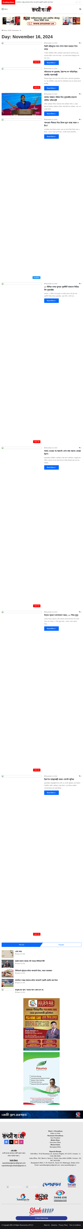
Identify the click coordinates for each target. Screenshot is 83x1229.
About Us (47, 1225)
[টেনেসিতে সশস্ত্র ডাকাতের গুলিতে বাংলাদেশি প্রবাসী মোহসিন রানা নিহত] (8, 983)
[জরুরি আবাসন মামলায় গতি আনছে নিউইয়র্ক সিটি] (8, 964)
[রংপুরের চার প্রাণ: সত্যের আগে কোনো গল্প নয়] (8, 992)
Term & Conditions (75, 1225)
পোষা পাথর (18, 951)
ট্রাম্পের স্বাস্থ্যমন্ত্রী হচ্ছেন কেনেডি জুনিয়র (59, 779)
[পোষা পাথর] (8, 954)
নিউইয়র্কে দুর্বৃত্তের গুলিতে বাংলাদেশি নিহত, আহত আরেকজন (33, 971)
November (15, 30)
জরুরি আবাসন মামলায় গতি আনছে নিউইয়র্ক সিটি (30, 961)
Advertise (54, 1225)
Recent (21, 945)
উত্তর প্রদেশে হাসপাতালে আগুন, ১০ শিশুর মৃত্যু (61, 615)
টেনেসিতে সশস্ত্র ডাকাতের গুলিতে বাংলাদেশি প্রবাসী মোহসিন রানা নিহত (34, 2)
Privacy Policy (63, 1225)
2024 (9, 30)
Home (5, 30)
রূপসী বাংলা (30, 1225)
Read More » (51, 63)
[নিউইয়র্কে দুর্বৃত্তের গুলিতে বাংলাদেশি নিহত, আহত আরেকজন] (8, 973)
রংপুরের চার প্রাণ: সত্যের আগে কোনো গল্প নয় (29, 990)
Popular (61, 945)
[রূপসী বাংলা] (41, 9)
